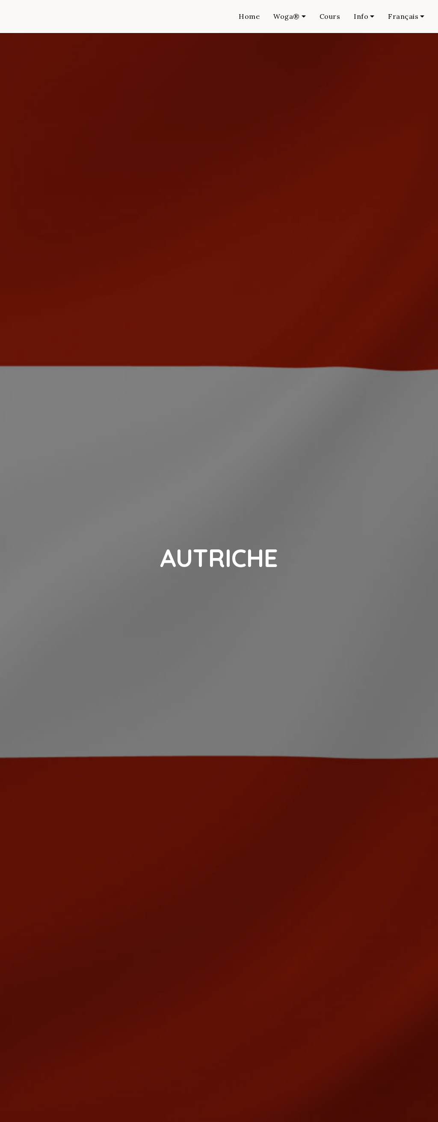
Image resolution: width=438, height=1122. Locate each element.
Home (249, 16)
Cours (330, 16)
